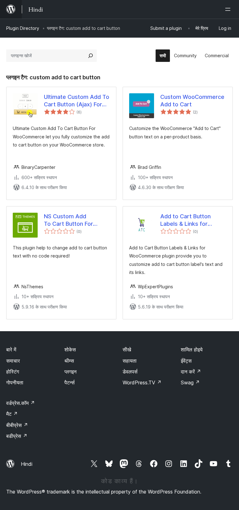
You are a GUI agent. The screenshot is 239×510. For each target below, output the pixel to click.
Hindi (26, 464)
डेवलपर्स (130, 372)
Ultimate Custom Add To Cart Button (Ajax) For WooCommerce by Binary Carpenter (76, 101)
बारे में (11, 349)
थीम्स (69, 361)
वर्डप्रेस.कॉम (20, 403)
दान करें (191, 372)
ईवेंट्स (186, 361)
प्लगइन (70, 372)
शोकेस (70, 349)
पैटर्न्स (69, 382)
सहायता (130, 361)
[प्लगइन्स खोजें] (90, 55)
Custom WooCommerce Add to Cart (192, 100)
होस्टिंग (12, 372)
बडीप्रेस (16, 436)
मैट (12, 414)
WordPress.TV (142, 382)
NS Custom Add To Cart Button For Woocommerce (68, 220)
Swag (190, 382)
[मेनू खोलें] (229, 9)
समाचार (13, 361)
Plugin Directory (22, 28)
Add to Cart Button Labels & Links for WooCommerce (185, 220)
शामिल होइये (192, 349)
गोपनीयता (14, 382)
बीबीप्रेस (17, 425)
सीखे (127, 349)
